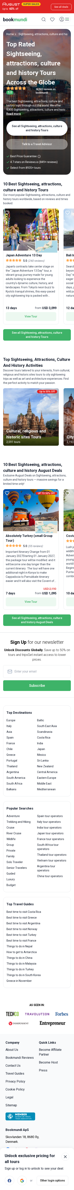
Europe (11, 720)
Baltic (40, 720)
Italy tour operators (49, 821)
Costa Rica (43, 737)
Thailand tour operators (52, 854)
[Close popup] (65, 1157)
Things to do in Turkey (20, 969)
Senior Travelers (17, 867)
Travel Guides (15, 1073)
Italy (9, 726)
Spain (10, 737)
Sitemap (11, 1105)
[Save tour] (7, 212)
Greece (11, 754)
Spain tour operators (50, 816)
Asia (9, 731)
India (40, 743)
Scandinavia (44, 731)
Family (11, 856)
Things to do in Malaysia (21, 963)
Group (10, 844)
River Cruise (14, 833)
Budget (11, 885)
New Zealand (45, 766)
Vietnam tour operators (51, 860)
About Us (12, 1050)
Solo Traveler (15, 862)
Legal (9, 1097)
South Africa (14, 783)
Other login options (52, 1180)
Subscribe (37, 685)
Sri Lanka (43, 760)
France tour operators (50, 839)
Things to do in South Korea (24, 975)
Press (43, 1070)
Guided (11, 873)
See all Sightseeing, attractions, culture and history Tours (37, 128)
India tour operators (49, 827)
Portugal (12, 760)
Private (11, 850)
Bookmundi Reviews (20, 1058)
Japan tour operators (50, 833)
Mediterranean (46, 789)
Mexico (41, 754)
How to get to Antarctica (22, 952)
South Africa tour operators (48, 847)
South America (16, 777)
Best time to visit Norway (22, 929)
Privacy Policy (15, 1081)
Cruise (10, 827)
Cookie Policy (15, 1089)
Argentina (13, 772)
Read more (13, 113)
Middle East (44, 783)
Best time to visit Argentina (23, 923)
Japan (41, 749)
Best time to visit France (21, 940)
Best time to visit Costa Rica (24, 911)
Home (10, 34)
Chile (10, 749)
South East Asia (47, 726)
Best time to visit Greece (22, 917)
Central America (47, 772)
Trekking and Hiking (19, 821)
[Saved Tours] (52, 19)
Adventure (13, 816)
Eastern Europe (46, 777)
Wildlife (11, 839)
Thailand (12, 766)
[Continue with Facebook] (9, 1180)
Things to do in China (19, 957)
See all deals (61, 7)
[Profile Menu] (64, 19)
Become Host (48, 1062)
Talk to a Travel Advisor (37, 144)
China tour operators (50, 876)
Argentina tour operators (46, 868)
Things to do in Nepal (19, 946)
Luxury (11, 879)
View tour (31, 316)
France (11, 743)
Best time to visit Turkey (21, 934)
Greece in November (19, 980)
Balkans (11, 789)
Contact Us (13, 1065)
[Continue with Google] (22, 1180)
